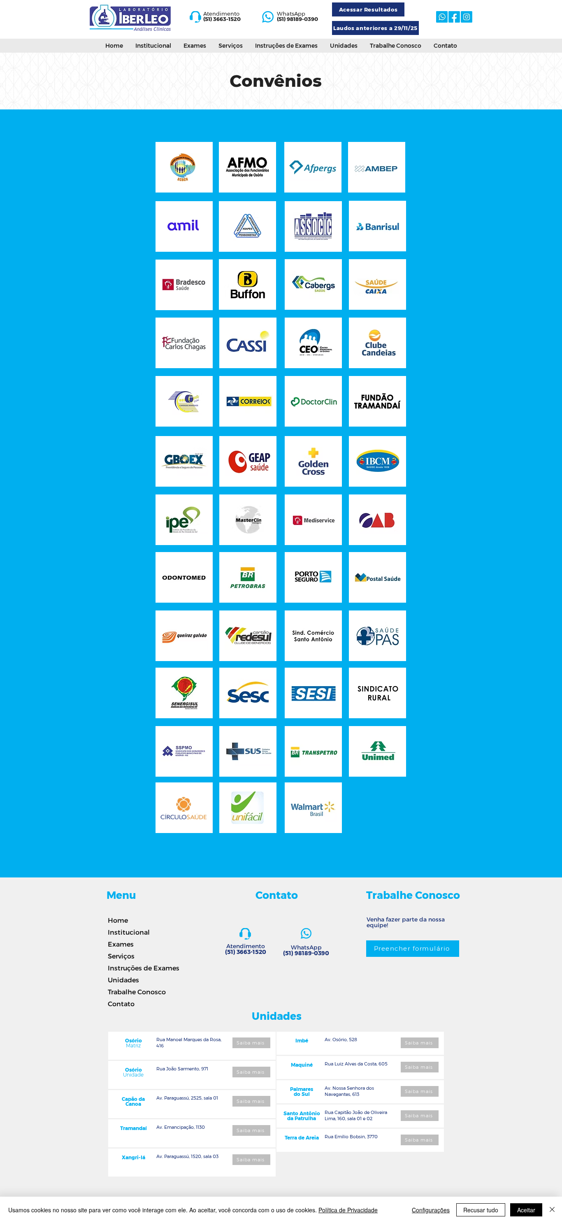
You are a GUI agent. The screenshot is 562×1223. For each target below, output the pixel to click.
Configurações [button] (431, 1210)
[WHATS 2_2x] (268, 17)
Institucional (129, 932)
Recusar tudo (480, 1210)
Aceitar (526, 1210)
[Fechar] (552, 1209)
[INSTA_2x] (466, 17)
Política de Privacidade (348, 1210)
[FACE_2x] (454, 17)
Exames (121, 944)
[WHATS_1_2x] (442, 17)
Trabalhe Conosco (136, 992)
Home (118, 920)
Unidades (123, 980)
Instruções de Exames (136, 968)
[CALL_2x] (195, 17)
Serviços (121, 956)
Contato (121, 1003)
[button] (194, 46)
